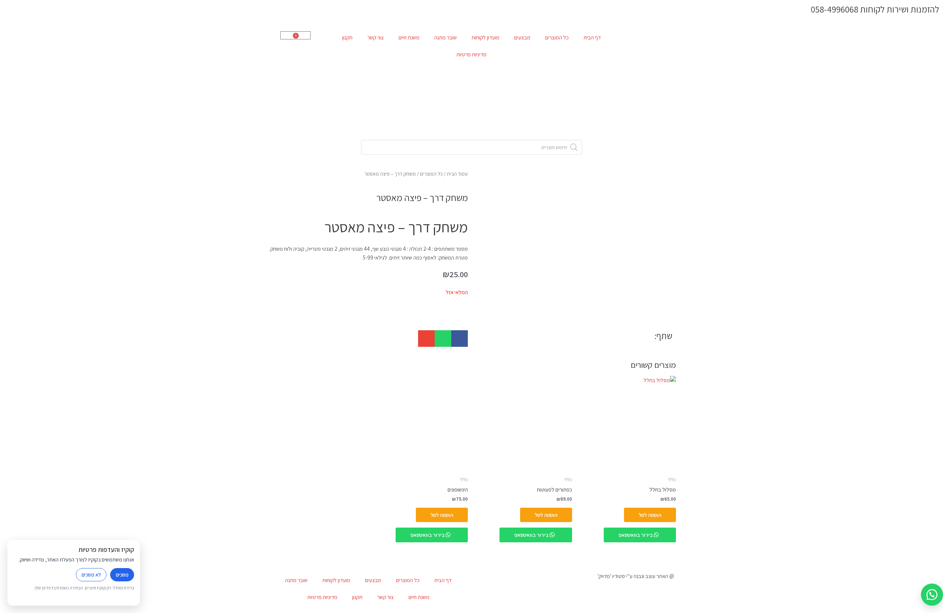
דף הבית (592, 37)
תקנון (347, 37)
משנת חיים (409, 37)
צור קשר (375, 37)
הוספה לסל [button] (650, 514)
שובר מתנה (445, 37)
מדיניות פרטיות (471, 54)
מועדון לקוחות (485, 37)
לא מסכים (91, 574)
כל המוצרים (557, 37)
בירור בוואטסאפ (636, 534)
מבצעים (522, 37)
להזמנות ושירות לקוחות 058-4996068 (875, 9)
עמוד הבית (457, 173)
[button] (459, 338)
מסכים (122, 574)
